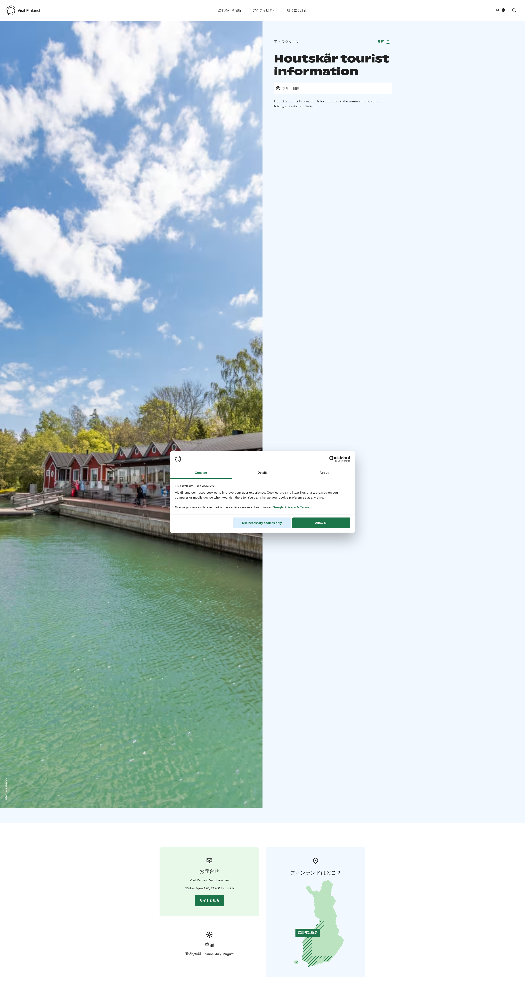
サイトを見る (209, 900)
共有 (380, 41)
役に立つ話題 (297, 10)
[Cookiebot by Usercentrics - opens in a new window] (332, 459)
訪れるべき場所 (229, 10)
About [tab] (324, 472)
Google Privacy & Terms (291, 507)
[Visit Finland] (23, 10)
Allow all (321, 523)
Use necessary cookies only (262, 523)
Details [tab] (263, 472)
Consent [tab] (201, 472)
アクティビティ (264, 10)
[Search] (514, 10)
